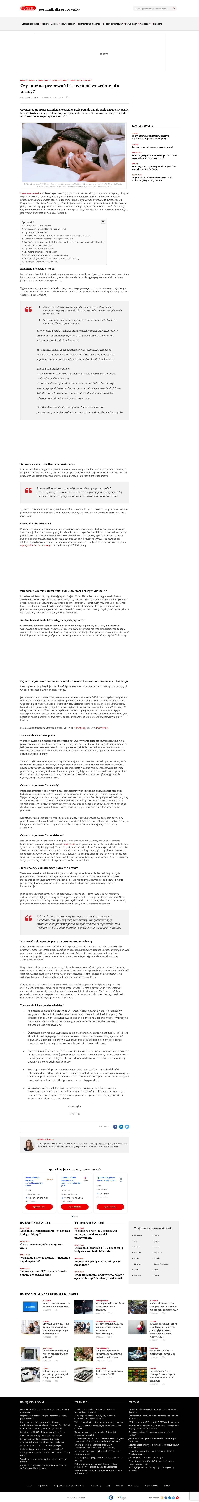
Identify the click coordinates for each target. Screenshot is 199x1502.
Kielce (156, 1269)
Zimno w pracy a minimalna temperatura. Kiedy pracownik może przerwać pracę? (155, 156)
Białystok (137, 1264)
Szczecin (137, 1252)
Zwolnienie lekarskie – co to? (37, 225)
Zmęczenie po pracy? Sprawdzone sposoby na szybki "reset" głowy (109, 1354)
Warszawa (138, 1235)
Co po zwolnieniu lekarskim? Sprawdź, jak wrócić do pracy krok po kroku (152, 179)
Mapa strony (43, 1485)
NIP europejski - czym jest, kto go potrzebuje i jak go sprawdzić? (55, 1374)
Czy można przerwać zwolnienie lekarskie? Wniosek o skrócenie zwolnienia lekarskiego (64, 242)
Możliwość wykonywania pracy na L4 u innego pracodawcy (51, 258)
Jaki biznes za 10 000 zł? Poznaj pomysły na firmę (42, 1432)
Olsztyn (156, 1275)
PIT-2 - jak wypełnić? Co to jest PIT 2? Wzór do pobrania (154, 1422)
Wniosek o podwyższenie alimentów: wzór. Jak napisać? (99, 1422)
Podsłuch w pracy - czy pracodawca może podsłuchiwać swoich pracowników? (96, 1234)
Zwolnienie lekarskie (30, 193)
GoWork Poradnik (27, 80)
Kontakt (119, 1485)
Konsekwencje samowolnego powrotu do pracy (46, 255)
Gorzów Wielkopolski (161, 1264)
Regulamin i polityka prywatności (69, 1485)
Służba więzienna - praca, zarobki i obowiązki (40, 1445)
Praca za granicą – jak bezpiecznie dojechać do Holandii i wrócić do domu (154, 168)
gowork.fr (168, 1485)
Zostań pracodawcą (30, 23)
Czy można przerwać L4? (35, 232)
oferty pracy (79, 727)
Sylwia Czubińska (31, 97)
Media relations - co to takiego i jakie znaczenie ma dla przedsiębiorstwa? (164, 1306)
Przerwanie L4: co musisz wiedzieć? (41, 261)
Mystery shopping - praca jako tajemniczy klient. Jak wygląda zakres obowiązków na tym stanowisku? (163, 1330)
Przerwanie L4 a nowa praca (40, 245)
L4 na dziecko (68, 843)
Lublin (136, 1258)
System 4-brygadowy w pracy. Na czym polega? (41, 1449)
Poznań (137, 1247)
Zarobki (54, 23)
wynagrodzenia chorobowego (35, 545)
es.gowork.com (151, 1485)
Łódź (136, 1241)
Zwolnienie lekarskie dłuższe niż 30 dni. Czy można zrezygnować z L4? (59, 235)
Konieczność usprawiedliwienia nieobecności (45, 229)
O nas (29, 1485)
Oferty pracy (95, 1485)
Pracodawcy (145, 23)
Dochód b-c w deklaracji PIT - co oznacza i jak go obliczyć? (56, 1354)
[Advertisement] (99, 52)
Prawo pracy (131, 23)
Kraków (156, 1235)
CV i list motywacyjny (113, 23)
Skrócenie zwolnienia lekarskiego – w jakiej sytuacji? (48, 238)
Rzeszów (137, 1275)
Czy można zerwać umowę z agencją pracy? (152, 147)
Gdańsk (156, 1247)
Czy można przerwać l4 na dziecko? (40, 251)
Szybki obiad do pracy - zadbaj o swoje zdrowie (41, 1435)
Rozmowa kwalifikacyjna (89, 23)
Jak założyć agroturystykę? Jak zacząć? (146, 1457)
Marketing (157, 23)
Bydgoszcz (158, 1252)
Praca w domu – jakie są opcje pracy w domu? (41, 1428)
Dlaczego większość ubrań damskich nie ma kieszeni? (110, 1306)
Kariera (45, 23)
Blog (108, 1485)
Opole (136, 1269)
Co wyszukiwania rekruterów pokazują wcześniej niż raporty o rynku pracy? (150, 137)
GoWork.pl (102, 727)
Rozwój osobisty (68, 23)
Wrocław (157, 1241)
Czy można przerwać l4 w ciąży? (39, 248)
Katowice (157, 1258)
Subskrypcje (133, 1485)
